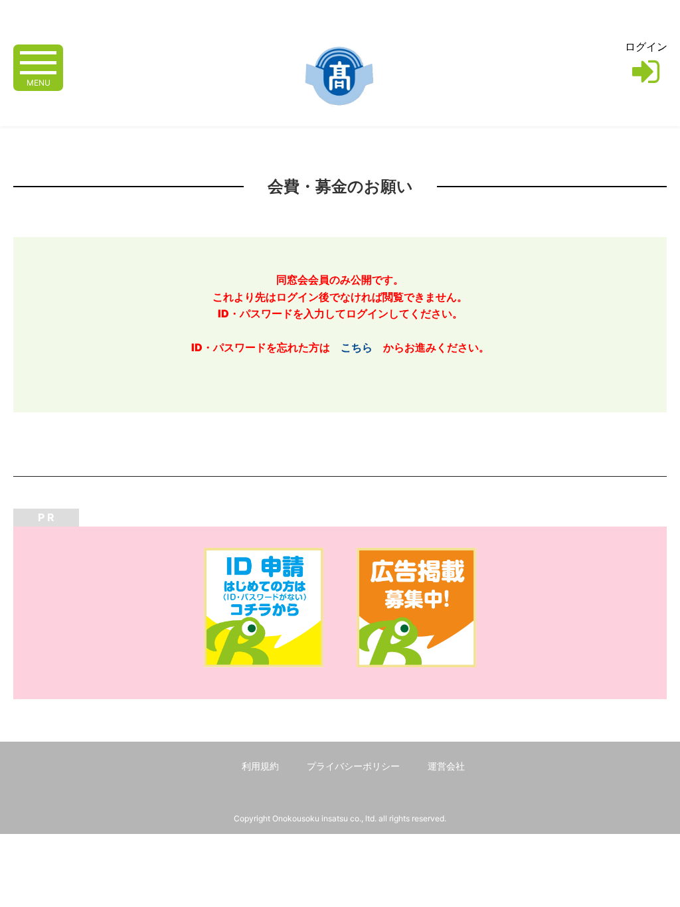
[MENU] (38, 61)
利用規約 (260, 766)
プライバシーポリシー (353, 766)
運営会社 (446, 766)
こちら (357, 347)
